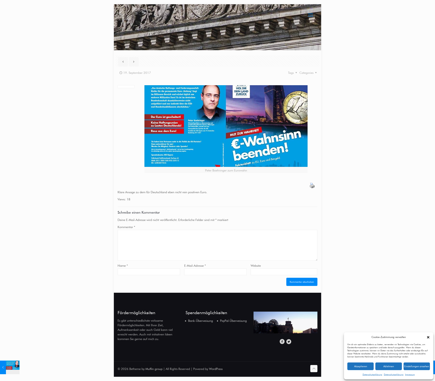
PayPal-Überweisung (233, 320)
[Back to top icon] (313, 368)
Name (123, 265)
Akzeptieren (360, 366)
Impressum (410, 374)
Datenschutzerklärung (372, 374)
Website (256, 265)
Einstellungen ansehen (416, 366)
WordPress (216, 369)
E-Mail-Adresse (195, 265)
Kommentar (126, 227)
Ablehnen (388, 366)
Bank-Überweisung (200, 320)
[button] (428, 337)
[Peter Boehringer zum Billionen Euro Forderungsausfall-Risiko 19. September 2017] (10, 367)
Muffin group (153, 369)
